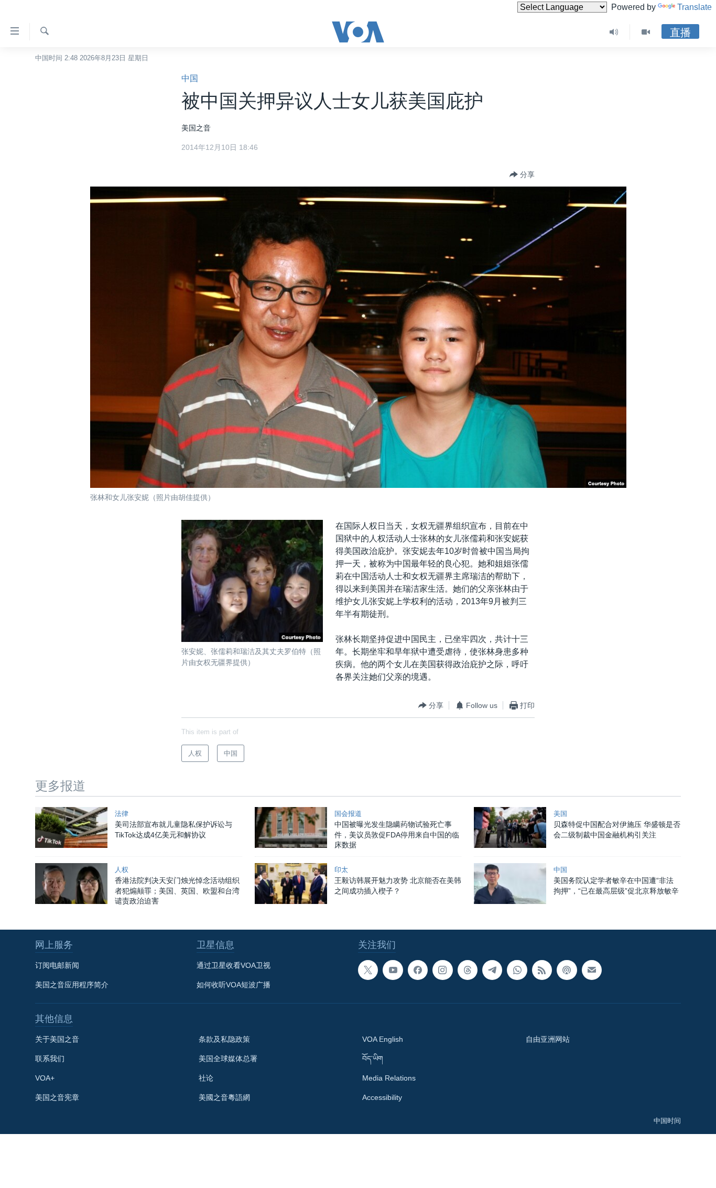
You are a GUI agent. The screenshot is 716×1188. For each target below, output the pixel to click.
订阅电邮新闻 (57, 965)
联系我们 (49, 1058)
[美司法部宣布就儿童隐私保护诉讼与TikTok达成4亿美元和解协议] (71, 827)
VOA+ (45, 1078)
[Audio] (614, 32)
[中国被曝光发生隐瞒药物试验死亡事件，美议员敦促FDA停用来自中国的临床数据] (291, 827)
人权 (121, 870)
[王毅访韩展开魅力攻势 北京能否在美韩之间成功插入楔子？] (291, 883)
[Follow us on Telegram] (492, 970)
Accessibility (382, 1097)
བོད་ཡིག (372, 1058)
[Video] (645, 32)
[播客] (567, 970)
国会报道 (348, 814)
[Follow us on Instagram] (442, 970)
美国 (560, 814)
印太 (341, 870)
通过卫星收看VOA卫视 (233, 965)
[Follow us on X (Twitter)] (368, 970)
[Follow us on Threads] (468, 970)
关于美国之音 (57, 1039)
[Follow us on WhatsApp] (517, 970)
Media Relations (389, 1078)
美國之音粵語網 (224, 1097)
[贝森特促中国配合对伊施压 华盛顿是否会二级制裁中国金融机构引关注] (510, 827)
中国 (189, 78)
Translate (694, 7)
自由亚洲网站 (548, 1039)
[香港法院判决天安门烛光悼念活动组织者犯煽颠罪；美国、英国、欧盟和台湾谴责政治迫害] (71, 883)
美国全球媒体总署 (228, 1058)
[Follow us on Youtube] (393, 970)
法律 (121, 814)
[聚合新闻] (542, 970)
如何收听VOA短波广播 (233, 984)
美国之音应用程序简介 (72, 984)
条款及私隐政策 (224, 1039)
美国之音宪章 (57, 1097)
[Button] (522, 174)
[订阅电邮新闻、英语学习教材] (592, 970)
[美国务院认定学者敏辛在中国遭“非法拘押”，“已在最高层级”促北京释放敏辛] (510, 883)
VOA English (382, 1039)
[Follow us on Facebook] (418, 970)
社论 (206, 1078)
